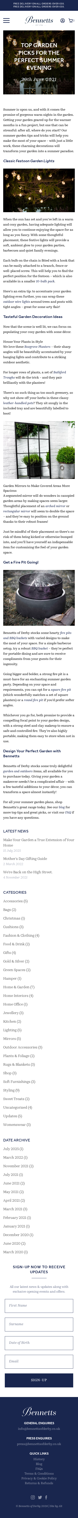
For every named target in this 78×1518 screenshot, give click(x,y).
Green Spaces (14, 970)
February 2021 (14, 1218)
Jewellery (11, 1013)
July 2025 (11, 1149)
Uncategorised (15, 1108)
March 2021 (12, 1209)
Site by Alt (56, 1506)
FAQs (39, 1469)
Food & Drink (14, 944)
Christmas (11, 918)
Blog (39, 1464)
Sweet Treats (13, 1099)
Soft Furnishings (16, 1082)
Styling (9, 1090)
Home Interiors (15, 996)
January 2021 (14, 1226)
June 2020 (11, 1244)
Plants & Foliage (16, 1056)
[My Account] (62, 20)
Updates (10, 1116)
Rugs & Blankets (16, 1065)
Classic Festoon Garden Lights (28, 161)
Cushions (11, 927)
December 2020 (16, 1235)
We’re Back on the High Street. (28, 872)
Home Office (13, 1004)
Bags (7, 910)
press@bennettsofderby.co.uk (39, 1444)
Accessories (13, 901)
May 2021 (11, 1192)
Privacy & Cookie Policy (39, 1478)
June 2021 (11, 1183)
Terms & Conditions (39, 1473)
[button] (6, 20)
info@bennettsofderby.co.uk (39, 1429)
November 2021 (15, 1166)
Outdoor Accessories (20, 1047)
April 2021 (11, 1201)
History (39, 1459)
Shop (7, 1073)
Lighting (10, 1030)
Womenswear (14, 1125)
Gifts (7, 953)
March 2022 (13, 1158)
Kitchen (9, 1022)
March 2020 (13, 1252)
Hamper (10, 979)
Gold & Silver (13, 961)
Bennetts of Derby (39, 21)
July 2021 (10, 1175)
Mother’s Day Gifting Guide (25, 859)
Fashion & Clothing (18, 936)
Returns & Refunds (39, 1483)
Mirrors (9, 1039)
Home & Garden (16, 987)
